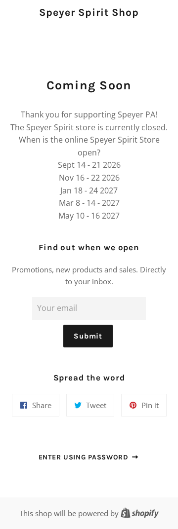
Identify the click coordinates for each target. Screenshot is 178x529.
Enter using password (85, 457)
